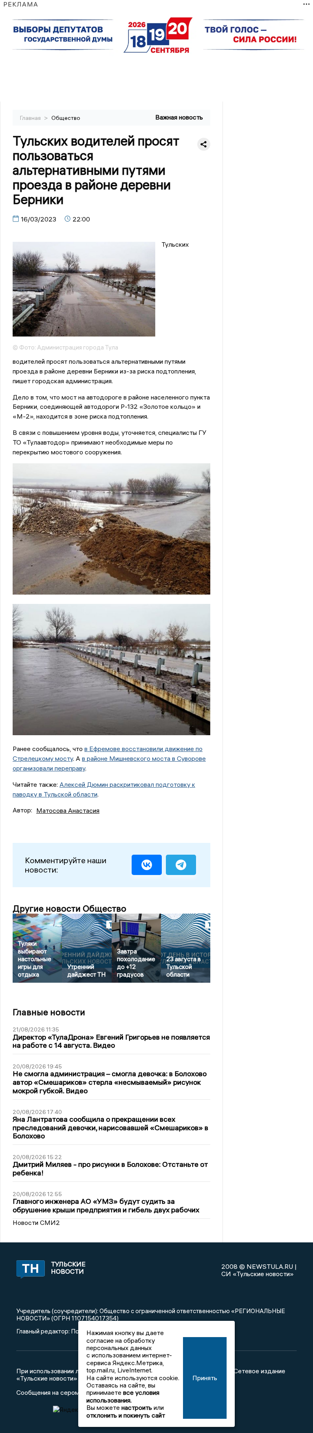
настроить (136, 1407)
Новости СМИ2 (36, 1222)
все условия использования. (122, 1396)
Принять (204, 1378)
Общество (65, 118)
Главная (31, 118)
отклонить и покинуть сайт (125, 1415)
